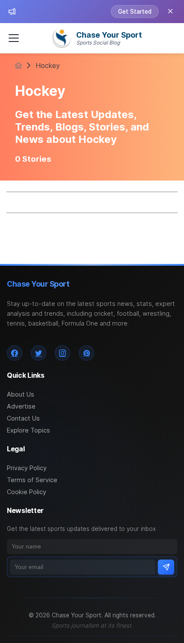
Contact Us (23, 418)
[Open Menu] (14, 38)
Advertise (21, 406)
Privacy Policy (27, 467)
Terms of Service (32, 479)
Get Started (134, 11)
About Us (20, 394)
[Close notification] (170, 11)
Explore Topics (28, 430)
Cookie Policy (26, 491)
